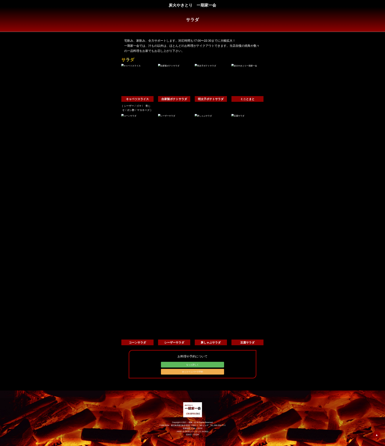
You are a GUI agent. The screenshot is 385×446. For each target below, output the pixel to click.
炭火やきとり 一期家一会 (192, 5)
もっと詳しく (192, 364)
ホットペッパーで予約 (192, 371)
